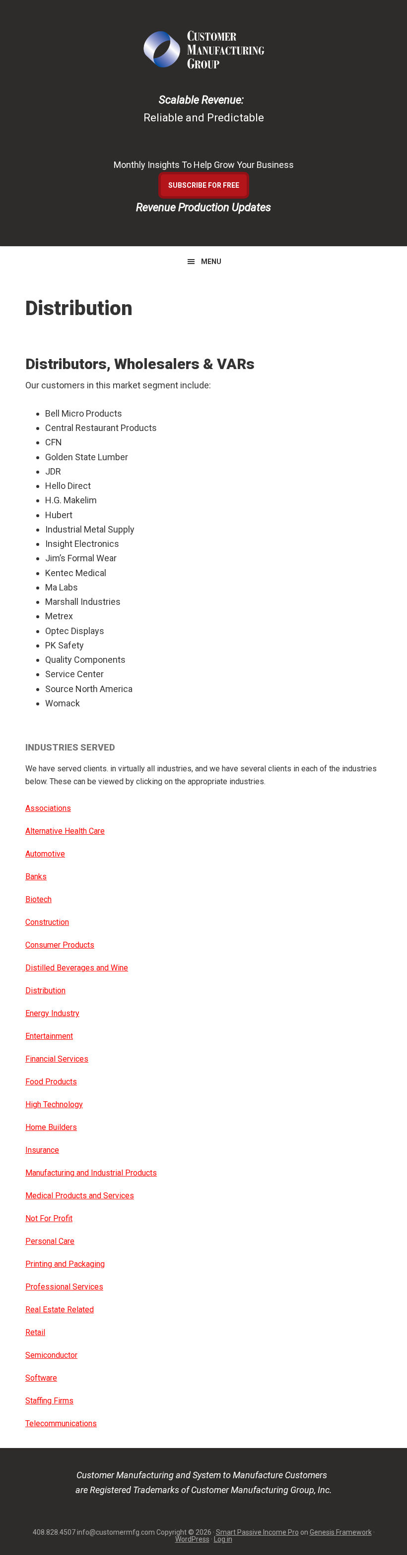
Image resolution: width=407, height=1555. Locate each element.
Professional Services (64, 1286)
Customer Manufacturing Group (203, 49)
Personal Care (49, 1241)
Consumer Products (59, 945)
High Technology (54, 1104)
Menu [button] (211, 262)
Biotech (38, 899)
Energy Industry (52, 1013)
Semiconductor (51, 1355)
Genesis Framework (341, 1532)
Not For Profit (48, 1218)
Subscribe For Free (203, 185)
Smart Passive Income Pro (257, 1532)
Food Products (51, 1081)
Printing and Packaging (65, 1264)
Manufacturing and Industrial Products (91, 1173)
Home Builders (51, 1127)
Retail (35, 1332)
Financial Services (56, 1059)
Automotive (45, 853)
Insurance (42, 1150)
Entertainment (49, 1036)
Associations (48, 808)
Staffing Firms (49, 1400)
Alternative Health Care (65, 831)
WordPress (192, 1539)
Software (41, 1378)
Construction (47, 922)
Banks (36, 876)
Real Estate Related (59, 1309)
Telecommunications (61, 1423)
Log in (223, 1539)
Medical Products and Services (79, 1195)
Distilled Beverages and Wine (76, 967)
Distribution (45, 990)
